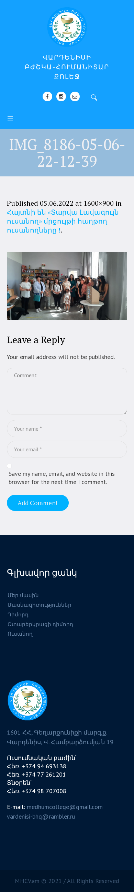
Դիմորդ (18, 614)
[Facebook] (47, 96)
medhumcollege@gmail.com (65, 807)
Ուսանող (20, 633)
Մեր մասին (23, 595)
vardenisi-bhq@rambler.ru (41, 816)
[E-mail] (75, 96)
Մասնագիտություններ (39, 605)
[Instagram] (61, 96)
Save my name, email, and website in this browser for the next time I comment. (62, 478)
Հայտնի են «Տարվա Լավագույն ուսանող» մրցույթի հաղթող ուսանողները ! (63, 221)
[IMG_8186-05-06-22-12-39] (67, 286)
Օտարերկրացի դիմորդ (40, 624)
